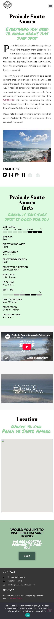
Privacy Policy (15, 598)
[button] (50, 6)
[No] (50, 610)
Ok (27, 615)
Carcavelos (8, 99)
